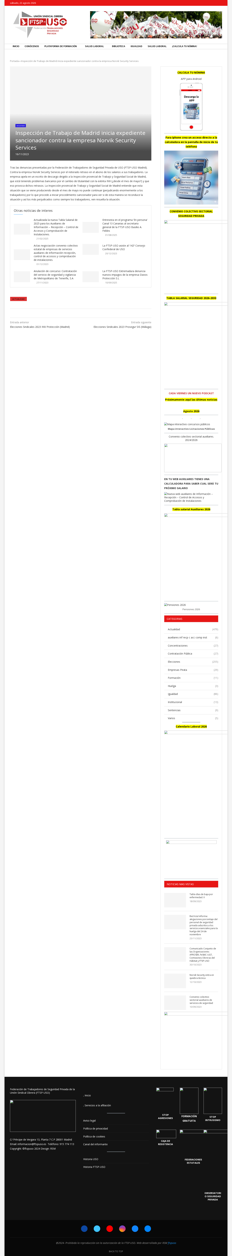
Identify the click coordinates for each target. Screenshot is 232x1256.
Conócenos (32, 46)
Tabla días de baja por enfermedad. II (201, 896)
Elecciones (193, 661)
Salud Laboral (94, 46)
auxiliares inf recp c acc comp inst (193, 637)
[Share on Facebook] (76, 313)
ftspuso (172, 1243)
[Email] (221, 3)
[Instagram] (213, 3)
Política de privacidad (95, 1128)
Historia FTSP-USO (94, 1167)
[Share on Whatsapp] (83, 313)
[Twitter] (204, 3)
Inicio (16, 46)
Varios (193, 718)
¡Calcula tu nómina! (184, 46)
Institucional (193, 702)
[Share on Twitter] (80, 313)
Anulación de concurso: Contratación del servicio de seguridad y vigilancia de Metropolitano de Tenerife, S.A (55, 274)
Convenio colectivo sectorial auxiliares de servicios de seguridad (201, 1000)
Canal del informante (95, 1144)
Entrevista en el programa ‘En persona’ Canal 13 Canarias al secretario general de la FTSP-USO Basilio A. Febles (124, 225)
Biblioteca (118, 46)
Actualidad (18, 299)
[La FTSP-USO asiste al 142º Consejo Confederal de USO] (90, 249)
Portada (14, 61)
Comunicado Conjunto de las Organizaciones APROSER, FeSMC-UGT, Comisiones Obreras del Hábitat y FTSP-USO (203, 954)
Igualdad (136, 46)
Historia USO (90, 1159)
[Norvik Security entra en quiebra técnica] (175, 981)
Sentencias (193, 710)
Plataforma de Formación (60, 46)
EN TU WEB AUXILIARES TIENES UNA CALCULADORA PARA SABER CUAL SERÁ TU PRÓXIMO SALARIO (191, 483)
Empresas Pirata (193, 670)
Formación (193, 677)
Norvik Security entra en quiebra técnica (202, 977)
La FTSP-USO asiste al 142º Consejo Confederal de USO (123, 247)
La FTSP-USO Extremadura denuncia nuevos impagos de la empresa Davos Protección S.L (125, 274)
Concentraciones (193, 645)
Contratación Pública (193, 653)
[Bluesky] (217, 3)
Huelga (193, 686)
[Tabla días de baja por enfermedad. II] (175, 900)
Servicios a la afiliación (98, 1105)
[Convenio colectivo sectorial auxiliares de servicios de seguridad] (175, 1003)
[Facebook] (200, 3)
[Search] (220, 46)
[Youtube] (209, 3)
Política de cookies (94, 1136)
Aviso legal (89, 1120)
